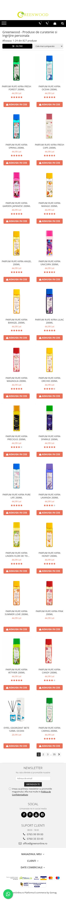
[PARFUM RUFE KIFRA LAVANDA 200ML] (49, 476)
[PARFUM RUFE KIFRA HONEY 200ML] (49, 535)
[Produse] (4, 24)
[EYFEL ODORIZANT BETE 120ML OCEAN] (16, 710)
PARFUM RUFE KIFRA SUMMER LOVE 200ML (16, 613)
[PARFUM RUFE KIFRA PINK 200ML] (49, 593)
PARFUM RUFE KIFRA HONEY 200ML (49, 554)
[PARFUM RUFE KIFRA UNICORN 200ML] (49, 243)
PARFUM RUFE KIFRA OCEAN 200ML (49, 88)
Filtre (19, 46)
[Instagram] (42, 814)
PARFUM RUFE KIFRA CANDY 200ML (49, 671)
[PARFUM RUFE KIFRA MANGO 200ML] (49, 185)
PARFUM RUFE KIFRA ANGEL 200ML (16, 263)
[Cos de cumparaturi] (54, 23)
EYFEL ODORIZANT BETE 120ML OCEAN (16, 729)
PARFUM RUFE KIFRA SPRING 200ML (16, 146)
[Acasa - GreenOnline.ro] (33, 15)
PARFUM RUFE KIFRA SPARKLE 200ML (49, 438)
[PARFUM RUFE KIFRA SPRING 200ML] (16, 127)
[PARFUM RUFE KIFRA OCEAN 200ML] (49, 68)
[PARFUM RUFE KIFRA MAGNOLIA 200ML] (16, 360)
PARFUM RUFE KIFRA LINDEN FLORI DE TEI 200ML (16, 554)
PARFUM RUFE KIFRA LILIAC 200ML (49, 321)
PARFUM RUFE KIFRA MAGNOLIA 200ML (16, 379)
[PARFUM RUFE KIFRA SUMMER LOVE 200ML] (16, 593)
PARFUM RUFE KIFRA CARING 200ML (49, 729)
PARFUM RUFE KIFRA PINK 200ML (49, 613)
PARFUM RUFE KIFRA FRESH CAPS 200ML (49, 146)
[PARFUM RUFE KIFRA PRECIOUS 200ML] (16, 418)
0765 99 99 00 (34, 834)
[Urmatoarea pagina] (59, 754)
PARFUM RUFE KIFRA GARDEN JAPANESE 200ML (16, 204)
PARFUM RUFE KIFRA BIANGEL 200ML (16, 321)
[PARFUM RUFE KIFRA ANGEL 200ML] (16, 243)
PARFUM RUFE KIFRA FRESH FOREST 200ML (16, 88)
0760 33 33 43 (34, 838)
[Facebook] (24, 814)
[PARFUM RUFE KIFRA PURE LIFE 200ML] (16, 476)
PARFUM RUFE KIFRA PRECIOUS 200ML (16, 438)
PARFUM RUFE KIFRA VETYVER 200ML (16, 671)
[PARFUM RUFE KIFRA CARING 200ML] (49, 710)
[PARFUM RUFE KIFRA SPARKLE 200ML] (49, 418)
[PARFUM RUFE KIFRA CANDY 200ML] (49, 651)
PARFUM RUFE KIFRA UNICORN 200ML (49, 263)
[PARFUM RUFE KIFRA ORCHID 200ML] (49, 360)
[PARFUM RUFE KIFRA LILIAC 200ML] (49, 301)
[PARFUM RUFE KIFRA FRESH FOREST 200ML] (16, 68)
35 (54, 754)
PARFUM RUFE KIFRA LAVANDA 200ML (49, 496)
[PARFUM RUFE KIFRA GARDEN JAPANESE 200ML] (16, 185)
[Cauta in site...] (62, 23)
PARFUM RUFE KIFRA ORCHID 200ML (49, 379)
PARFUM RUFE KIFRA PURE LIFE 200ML (17, 496)
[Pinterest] (30, 814)
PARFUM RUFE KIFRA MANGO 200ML (49, 204)
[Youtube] (36, 814)
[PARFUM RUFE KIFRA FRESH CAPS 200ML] (49, 126)
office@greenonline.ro (34, 843)
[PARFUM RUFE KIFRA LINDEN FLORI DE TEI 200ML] (16, 535)
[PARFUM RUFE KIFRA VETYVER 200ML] (16, 651)
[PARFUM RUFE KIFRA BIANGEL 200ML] (16, 301)
